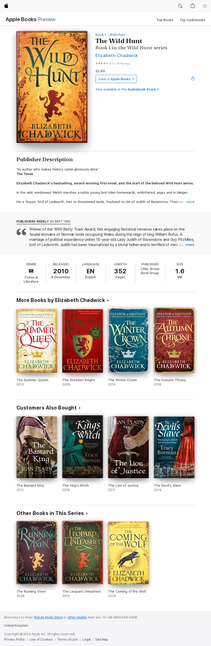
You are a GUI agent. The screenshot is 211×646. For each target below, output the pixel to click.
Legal (86, 639)
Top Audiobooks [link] (192, 20)
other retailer (77, 617)
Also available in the (125, 89)
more (190, 202)
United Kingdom (16, 625)
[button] (180, 6)
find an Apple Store (48, 617)
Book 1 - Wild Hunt (110, 35)
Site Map (101, 639)
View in (114, 79)
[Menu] (205, 6)
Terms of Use (67, 639)
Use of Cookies (41, 639)
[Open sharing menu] (193, 78)
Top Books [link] (164, 20)
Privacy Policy (14, 639)
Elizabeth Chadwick (116, 55)
